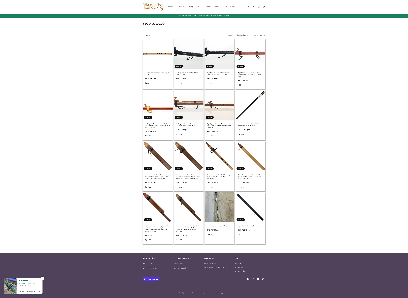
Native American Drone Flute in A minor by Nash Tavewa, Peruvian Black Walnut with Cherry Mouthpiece (157, 176)
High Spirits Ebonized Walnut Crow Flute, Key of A (187, 73)
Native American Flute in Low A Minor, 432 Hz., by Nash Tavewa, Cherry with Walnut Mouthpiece (250, 176)
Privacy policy (200, 293)
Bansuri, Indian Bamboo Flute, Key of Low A (157, 73)
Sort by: (230, 35)
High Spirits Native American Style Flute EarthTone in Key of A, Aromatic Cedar (249, 74)
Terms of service (210, 293)
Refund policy (190, 293)
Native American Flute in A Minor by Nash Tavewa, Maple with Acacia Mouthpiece (218, 176)
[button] (171, 6)
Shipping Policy (240, 271)
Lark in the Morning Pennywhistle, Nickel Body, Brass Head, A (248, 124)
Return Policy (239, 267)
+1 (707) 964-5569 (210, 263)
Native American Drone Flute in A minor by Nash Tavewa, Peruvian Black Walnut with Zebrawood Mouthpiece (188, 176)
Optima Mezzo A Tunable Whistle (217, 226)
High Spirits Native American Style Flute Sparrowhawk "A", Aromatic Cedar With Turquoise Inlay (157, 125)
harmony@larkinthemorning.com (215, 267)
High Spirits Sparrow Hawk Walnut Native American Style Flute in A (187, 124)
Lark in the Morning (178, 293)
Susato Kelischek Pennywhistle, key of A (250, 226)
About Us (238, 263)
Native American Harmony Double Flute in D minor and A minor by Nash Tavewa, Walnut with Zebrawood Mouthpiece (188, 228)
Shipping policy (221, 293)
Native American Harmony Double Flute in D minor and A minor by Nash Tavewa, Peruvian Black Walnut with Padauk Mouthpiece (157, 228)
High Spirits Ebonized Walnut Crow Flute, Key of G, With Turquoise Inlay (218, 73)
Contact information (233, 293)
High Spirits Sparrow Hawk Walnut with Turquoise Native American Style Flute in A (219, 125)
